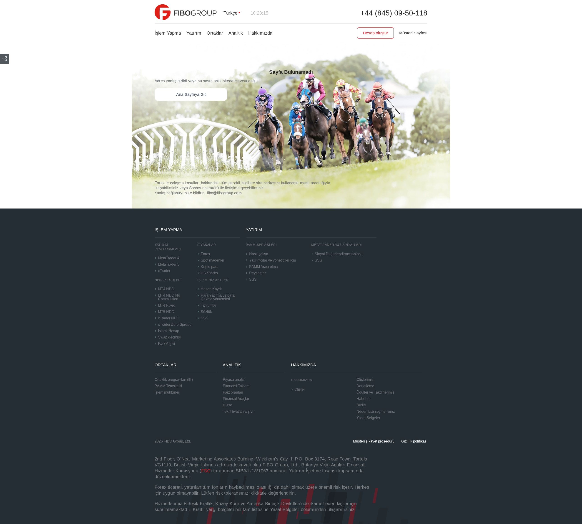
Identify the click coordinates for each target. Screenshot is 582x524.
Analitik (235, 33)
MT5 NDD (166, 312)
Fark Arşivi (166, 344)
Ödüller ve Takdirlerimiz (375, 392)
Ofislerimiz (365, 380)
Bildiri (361, 405)
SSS (204, 318)
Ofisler (299, 389)
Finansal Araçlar (236, 399)
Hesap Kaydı (211, 289)
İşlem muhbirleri (167, 392)
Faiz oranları (233, 392)
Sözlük (206, 312)
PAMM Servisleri (261, 245)
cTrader (164, 271)
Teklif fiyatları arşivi (238, 411)
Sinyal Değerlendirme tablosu (339, 254)
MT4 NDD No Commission (169, 297)
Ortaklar (215, 33)
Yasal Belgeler (368, 418)
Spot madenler (212, 260)
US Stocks (209, 273)
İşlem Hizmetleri (213, 280)
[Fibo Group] (186, 12)
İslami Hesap (168, 331)
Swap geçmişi (169, 337)
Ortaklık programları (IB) (174, 380)
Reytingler (257, 273)
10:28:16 (259, 12)
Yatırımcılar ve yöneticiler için (272, 260)
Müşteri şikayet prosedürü (373, 441)
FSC (205, 470)
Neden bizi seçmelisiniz (375, 411)
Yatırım (193, 33)
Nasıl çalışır (258, 254)
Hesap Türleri (168, 280)
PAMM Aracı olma (263, 267)
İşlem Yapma (168, 33)
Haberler (363, 399)
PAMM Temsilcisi (168, 386)
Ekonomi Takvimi (236, 386)
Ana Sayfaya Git (191, 94)
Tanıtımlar (208, 305)
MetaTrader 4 (168, 258)
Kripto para (209, 267)
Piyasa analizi (234, 380)
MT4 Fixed (166, 305)
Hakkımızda (260, 33)
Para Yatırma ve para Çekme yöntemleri (218, 297)
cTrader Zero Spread (174, 324)
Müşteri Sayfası (413, 33)
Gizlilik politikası (414, 441)
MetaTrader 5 (168, 264)
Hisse (227, 405)
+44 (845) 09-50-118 (393, 13)
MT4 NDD (166, 289)
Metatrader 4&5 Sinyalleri (336, 245)
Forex (205, 254)
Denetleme (365, 386)
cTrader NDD (168, 318)
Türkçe (230, 12)
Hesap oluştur (375, 33)
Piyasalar (206, 245)
